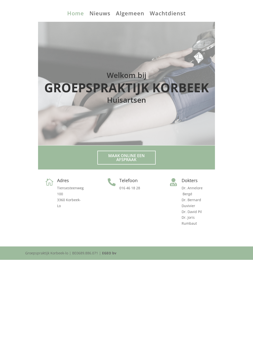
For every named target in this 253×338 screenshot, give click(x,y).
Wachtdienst (168, 14)
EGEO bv (109, 253)
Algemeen (130, 14)
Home (75, 14)
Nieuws (99, 14)
